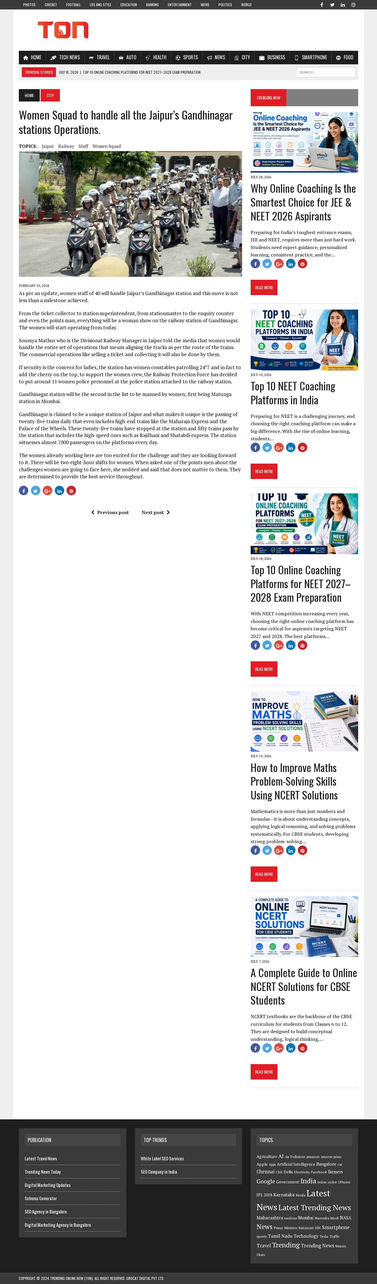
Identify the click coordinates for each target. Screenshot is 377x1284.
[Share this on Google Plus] (47, 490)
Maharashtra (270, 1218)
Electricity (302, 1172)
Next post (153, 512)
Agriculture (267, 1156)
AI (281, 1155)
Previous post (113, 512)
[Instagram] (353, 4)
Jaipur (48, 146)
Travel (264, 1245)
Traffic (334, 1236)
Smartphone (336, 1227)
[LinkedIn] (343, 4)
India (308, 1180)
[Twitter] (332, 4)
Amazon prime (331, 1157)
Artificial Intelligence (296, 1164)
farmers (335, 1172)
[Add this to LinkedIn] (59, 490)
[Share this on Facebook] (23, 490)
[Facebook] (321, 4)
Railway (66, 146)
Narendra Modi (327, 1218)
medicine (290, 1218)
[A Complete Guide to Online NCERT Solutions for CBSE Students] (304, 953)
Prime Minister (285, 1227)
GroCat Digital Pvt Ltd (144, 1278)
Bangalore (326, 1164)
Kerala (300, 1195)
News (264, 1226)
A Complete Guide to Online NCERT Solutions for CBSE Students (304, 986)
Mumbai (305, 1218)
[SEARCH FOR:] (325, 71)
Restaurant (306, 1228)
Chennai (266, 1171)
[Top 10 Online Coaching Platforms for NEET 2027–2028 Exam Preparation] (304, 550)
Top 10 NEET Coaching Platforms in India (293, 392)
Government (287, 1182)
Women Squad (106, 146)
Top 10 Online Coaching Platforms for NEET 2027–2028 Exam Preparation (301, 583)
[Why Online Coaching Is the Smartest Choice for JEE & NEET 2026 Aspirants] (304, 169)
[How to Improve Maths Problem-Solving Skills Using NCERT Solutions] (304, 748)
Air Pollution (295, 1156)
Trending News (317, 1245)
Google (266, 1181)
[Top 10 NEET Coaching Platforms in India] (304, 366)
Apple (262, 1164)
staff (83, 146)
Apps (272, 1164)
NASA (345, 1218)
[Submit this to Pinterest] (71, 490)
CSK (279, 1172)
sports (262, 1236)
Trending (286, 1244)
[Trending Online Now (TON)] (188, 30)
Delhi (288, 1172)
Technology (306, 1236)
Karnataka (284, 1195)
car (340, 1164)
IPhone (344, 1182)
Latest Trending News (314, 1207)
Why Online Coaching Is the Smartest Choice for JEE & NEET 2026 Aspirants (303, 201)
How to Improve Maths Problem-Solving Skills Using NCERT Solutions (294, 781)
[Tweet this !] (35, 490)
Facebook (319, 1172)
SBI (318, 1227)
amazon (313, 1156)
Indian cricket (327, 1182)
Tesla (324, 1236)
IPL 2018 (264, 1195)
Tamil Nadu (280, 1236)
